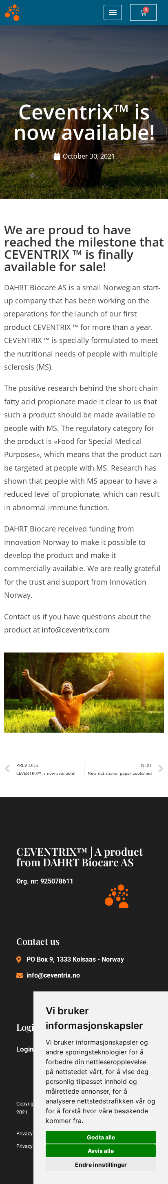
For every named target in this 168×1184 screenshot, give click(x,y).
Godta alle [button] (101, 1137)
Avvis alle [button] (101, 1150)
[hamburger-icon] (113, 12)
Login (25, 1049)
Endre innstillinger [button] (101, 1164)
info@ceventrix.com (76, 630)
